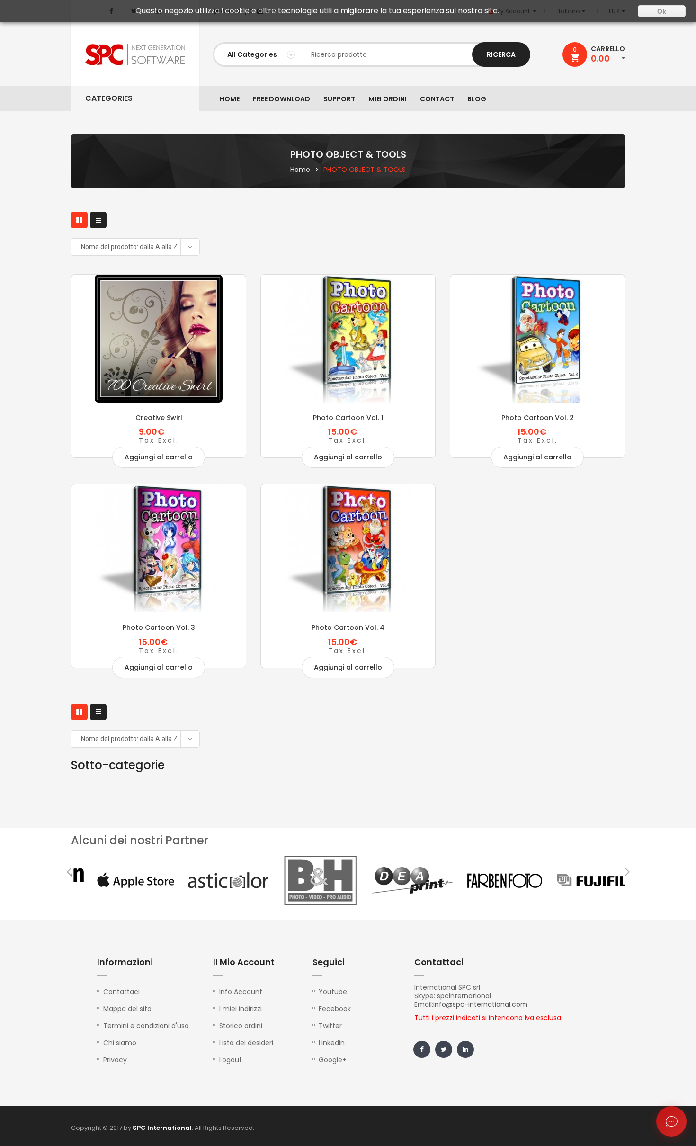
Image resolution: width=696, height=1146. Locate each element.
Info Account (240, 991)
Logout (230, 1060)
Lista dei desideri (246, 1043)
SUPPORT (339, 99)
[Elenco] (98, 220)
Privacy (115, 1060)
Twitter (330, 1025)
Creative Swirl (158, 417)
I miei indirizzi (240, 1008)
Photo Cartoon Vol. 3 (159, 627)
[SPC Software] (135, 54)
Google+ (333, 1060)
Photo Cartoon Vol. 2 (537, 417)
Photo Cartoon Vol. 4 (348, 627)
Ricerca (501, 54)
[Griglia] (79, 220)
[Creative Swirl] (158, 339)
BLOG (476, 99)
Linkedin (332, 1043)
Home (300, 169)
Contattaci (121, 991)
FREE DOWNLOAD (281, 99)
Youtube (333, 991)
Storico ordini (240, 1025)
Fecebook (335, 1008)
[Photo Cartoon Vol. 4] (348, 548)
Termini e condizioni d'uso (146, 1025)
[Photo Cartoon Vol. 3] (158, 548)
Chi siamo (119, 1043)
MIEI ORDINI (387, 99)
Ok (661, 11)
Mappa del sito (127, 1008)
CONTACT (437, 99)
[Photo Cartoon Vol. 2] (537, 339)
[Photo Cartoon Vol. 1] (348, 339)
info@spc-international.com (480, 1004)
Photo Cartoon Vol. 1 (348, 417)
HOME (230, 99)
